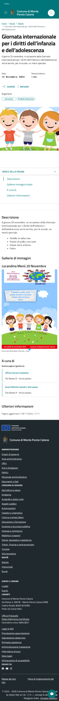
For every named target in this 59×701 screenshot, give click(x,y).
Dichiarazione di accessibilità (16, 660)
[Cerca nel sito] (51, 12)
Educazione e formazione (14, 522)
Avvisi (5, 571)
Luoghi (5, 586)
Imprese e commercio (12, 531)
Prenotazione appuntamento (16, 633)
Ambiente (6, 494)
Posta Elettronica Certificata (15, 619)
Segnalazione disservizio (13, 638)
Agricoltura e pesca (11, 490)
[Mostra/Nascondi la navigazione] (5, 12)
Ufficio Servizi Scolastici (17, 373)
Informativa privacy (11, 651)
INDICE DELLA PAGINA (13, 171)
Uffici (4, 463)
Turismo (5, 549)
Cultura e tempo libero (12, 517)
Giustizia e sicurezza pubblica (16, 526)
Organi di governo (10, 454)
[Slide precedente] (7, 307)
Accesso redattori (48, 698)
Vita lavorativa (9, 553)
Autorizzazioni (9, 508)
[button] (8, 3)
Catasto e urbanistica (12, 513)
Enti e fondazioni (10, 468)
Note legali (7, 656)
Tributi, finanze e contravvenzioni (18, 544)
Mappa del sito (9, 679)
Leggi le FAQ (8, 628)
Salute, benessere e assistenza (17, 540)
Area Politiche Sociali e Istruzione (21, 387)
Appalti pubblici (9, 503)
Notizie (5, 562)
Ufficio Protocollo (10, 615)
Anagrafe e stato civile (12, 499)
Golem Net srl (15, 694)
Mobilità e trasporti (11, 535)
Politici (5, 472)
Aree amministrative (12, 459)
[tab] (29, 349)
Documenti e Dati (10, 481)
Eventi (5, 590)
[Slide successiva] (52, 307)
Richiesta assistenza (11, 642)
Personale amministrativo (14, 477)
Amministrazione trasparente (16, 647)
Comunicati (7, 567)
